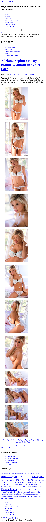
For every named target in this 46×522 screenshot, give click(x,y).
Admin (12, 74)
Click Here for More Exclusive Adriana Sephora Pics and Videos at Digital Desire (23, 441)
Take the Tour (10, 24)
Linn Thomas (29, 489)
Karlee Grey (9, 460)
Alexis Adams (35, 473)
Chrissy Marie (39, 482)
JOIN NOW (9, 26)
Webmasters (9, 512)
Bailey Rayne (25, 479)
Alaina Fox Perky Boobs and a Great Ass (21, 447)
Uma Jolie (27, 496)
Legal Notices (10, 510)
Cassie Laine (10, 482)
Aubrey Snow (38, 476)
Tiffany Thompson (18, 496)
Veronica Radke (37, 496)
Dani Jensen (10, 484)
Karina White (39, 486)
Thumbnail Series (11, 55)
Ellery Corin (17, 484)
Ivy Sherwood (16, 486)
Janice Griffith (31, 486)
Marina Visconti (6, 492)
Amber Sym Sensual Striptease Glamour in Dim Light (20, 446)
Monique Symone (29, 492)
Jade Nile (23, 486)
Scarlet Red (30, 494)
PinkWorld (9, 53)
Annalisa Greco (28, 476)
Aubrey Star (5, 480)
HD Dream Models (9, 518)
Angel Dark (20, 476)
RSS (2, 32)
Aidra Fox (25, 473)
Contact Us (9, 508)
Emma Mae (25, 484)
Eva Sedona (33, 484)
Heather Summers (11, 458)
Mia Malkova (17, 492)
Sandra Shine (22, 494)
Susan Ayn (9, 496)
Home (7, 14)
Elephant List (10, 47)
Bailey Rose (37, 480)
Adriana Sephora (28, 74)
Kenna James (9, 489)
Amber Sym (9, 476)
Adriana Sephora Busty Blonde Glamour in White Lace (20, 65)
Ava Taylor (13, 480)
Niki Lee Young (13, 494)
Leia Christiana (21, 489)
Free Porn (8, 49)
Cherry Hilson (30, 482)
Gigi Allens (41, 484)
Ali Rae (8, 464)
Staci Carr (35, 494)
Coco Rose (3, 484)
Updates (8, 16)
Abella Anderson (17, 473)
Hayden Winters (6, 486)
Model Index (9, 22)
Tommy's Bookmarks (12, 51)
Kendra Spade (10, 456)
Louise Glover (37, 489)
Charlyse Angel (19, 482)
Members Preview (11, 20)
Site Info (8, 18)
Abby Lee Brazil (7, 473)
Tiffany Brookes (11, 462)
